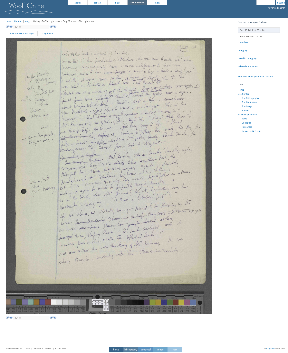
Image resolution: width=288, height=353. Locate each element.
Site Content (244, 93)
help (117, 2)
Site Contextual (249, 102)
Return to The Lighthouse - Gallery (255, 76)
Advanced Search (276, 7)
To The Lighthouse (247, 114)
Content (18, 21)
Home (9, 21)
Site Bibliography (250, 97)
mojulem (270, 348)
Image (28, 21)
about (77, 2)
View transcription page (22, 33)
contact (97, 2)
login (157, 2)
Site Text (246, 110)
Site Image (247, 106)
